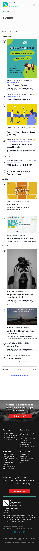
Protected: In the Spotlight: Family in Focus (19, 172)
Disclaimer (16, 542)
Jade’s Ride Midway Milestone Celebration (21, 332)
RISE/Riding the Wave (27, 442)
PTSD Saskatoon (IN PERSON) (20, 99)
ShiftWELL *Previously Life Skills (10, 459)
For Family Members (10, 435)
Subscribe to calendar (18, 375)
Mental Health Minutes (27, 438)
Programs (7, 451)
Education (24, 430)
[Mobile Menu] (34, 4)
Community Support (10, 439)
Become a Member (26, 459)
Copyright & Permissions (28, 542)
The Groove (12, 204)
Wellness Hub (24, 445)
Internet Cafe (13, 346)
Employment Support (10, 457)
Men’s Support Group (17, 85)
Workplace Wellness (27, 447)
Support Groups (8, 468)
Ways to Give (24, 455)
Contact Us (19, 491)
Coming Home (8, 455)
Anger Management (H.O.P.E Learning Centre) (20, 295)
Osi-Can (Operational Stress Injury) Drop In (20, 145)
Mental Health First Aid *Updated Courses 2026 (27, 434)
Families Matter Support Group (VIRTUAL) (21, 133)
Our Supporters (25, 463)
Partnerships (24, 461)
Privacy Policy (8, 542)
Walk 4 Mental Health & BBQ (20, 238)
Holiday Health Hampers (8, 463)
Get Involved (25, 451)
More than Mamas (9, 466)
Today (19, 369)
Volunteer (23, 457)
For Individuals (8, 433)
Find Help (6, 430)
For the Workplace (9, 437)
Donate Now (20, 416)
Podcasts (23, 441)
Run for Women (14, 358)
